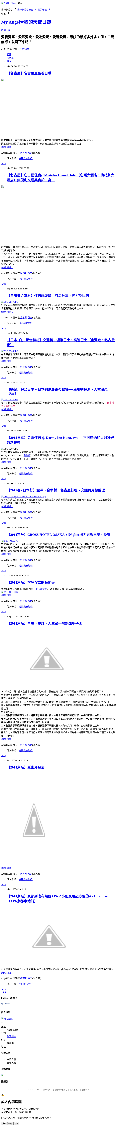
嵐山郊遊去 (41, 589)
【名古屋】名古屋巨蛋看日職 (29, 73)
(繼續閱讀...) (7, 147)
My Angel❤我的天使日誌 (26, 22)
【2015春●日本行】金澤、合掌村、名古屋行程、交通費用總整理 (56, 490)
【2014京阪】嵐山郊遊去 (26, 767)
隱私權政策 (74, 1090)
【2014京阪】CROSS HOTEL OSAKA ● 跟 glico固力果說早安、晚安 (58, 534)
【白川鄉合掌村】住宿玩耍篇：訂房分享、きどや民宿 (48, 296)
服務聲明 (85, 1090)
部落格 (10, 58)
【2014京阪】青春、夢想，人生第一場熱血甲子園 (44, 623)
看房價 (27, 455)
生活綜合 (24, 49)
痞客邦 (23, 153)
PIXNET (37, 1090)
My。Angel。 (5, 1004)
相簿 (9, 54)
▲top (3, 163)
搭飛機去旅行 (26, 158)
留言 (30, 153)
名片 (9, 61)
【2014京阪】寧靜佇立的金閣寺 (31, 582)
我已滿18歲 (7, 1123)
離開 (16, 1123)
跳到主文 (5, 30)
